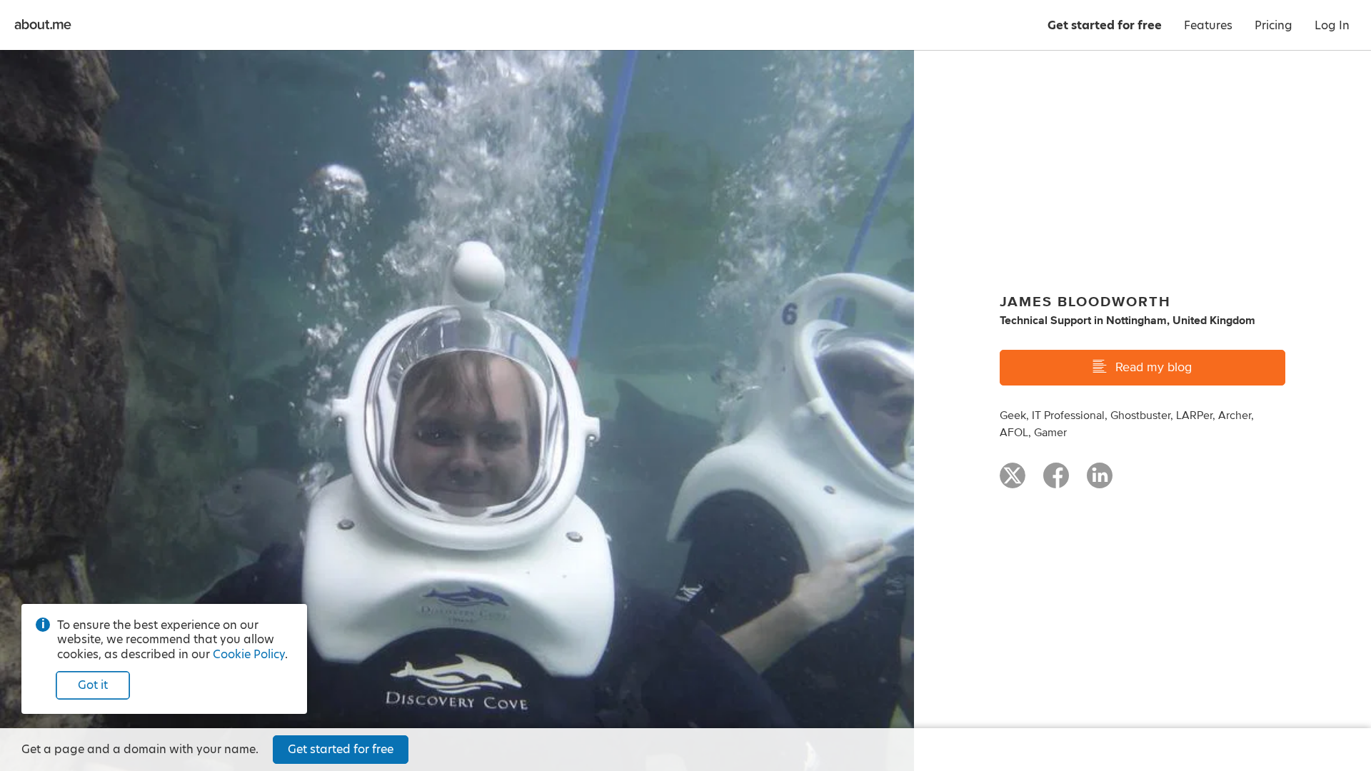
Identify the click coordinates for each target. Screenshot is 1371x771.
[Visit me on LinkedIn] (1100, 482)
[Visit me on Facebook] (1056, 482)
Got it (93, 685)
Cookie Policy (249, 654)
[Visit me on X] (1012, 482)
